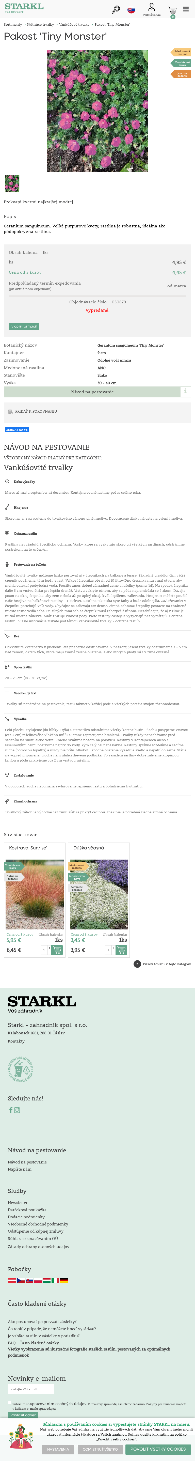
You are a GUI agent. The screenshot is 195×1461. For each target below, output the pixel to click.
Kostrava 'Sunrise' (28, 848)
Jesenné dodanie (182, 74)
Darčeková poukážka (27, 1209)
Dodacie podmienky (26, 1216)
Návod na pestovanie (92, 392)
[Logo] (24, 9)
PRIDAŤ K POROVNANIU (36, 411)
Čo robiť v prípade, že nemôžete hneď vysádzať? (52, 1328)
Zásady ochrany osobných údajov (39, 1246)
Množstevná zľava (182, 63)
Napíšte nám (19, 1169)
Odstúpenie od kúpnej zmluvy (35, 1231)
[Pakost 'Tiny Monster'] (97, 111)
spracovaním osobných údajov (58, 1403)
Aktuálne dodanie (13, 877)
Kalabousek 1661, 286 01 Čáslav (36, 1032)
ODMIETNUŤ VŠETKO (100, 1449)
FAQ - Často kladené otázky (33, 1342)
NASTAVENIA (58, 1449)
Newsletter (17, 1202)
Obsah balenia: (51, 934)
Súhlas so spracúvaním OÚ (33, 1238)
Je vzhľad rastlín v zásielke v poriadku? (43, 1335)
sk (131, 9)
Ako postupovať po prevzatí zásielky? (42, 1321)
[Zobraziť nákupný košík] (172, 10)
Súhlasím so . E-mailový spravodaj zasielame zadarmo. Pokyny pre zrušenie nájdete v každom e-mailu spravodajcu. (99, 1405)
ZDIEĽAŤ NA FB (17, 429)
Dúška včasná (88, 848)
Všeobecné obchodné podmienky (38, 1223)
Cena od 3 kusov (20, 934)
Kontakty (16, 1041)
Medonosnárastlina (182, 52)
